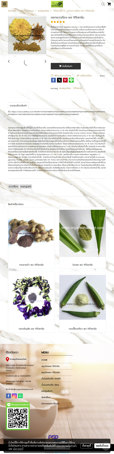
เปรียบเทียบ (85, 75)
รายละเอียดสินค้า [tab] (18, 105)
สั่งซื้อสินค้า (66, 66)
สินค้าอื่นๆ (45, 397)
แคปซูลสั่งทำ (47, 391)
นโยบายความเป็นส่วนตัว (66, 445)
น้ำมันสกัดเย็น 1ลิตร (50, 384)
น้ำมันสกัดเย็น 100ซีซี (51, 378)
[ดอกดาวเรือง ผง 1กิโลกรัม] (27, 36)
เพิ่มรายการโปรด (62, 75)
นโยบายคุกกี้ (18, 448)
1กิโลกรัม (77, 88)
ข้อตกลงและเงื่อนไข (50, 403)
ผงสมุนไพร (65, 88)
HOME (44, 360)
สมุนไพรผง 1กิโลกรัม (50, 372)
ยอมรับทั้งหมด (102, 445)
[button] (102, 4)
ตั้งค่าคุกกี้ (86, 445)
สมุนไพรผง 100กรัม (50, 366)
